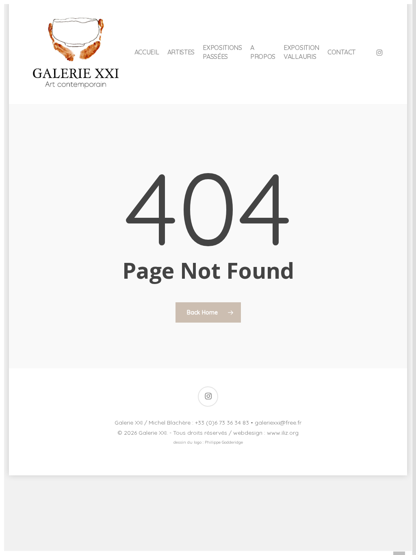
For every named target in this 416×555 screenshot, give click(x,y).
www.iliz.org (283, 432)
